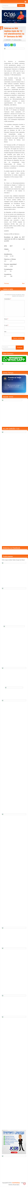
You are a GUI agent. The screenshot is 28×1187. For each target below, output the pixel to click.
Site (5, 331)
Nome (6, 319)
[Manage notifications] (24, 1183)
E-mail (6, 325)
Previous (6, 283)
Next (23, 283)
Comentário (7, 299)
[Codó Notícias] (14, 16)
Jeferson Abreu (17, 40)
